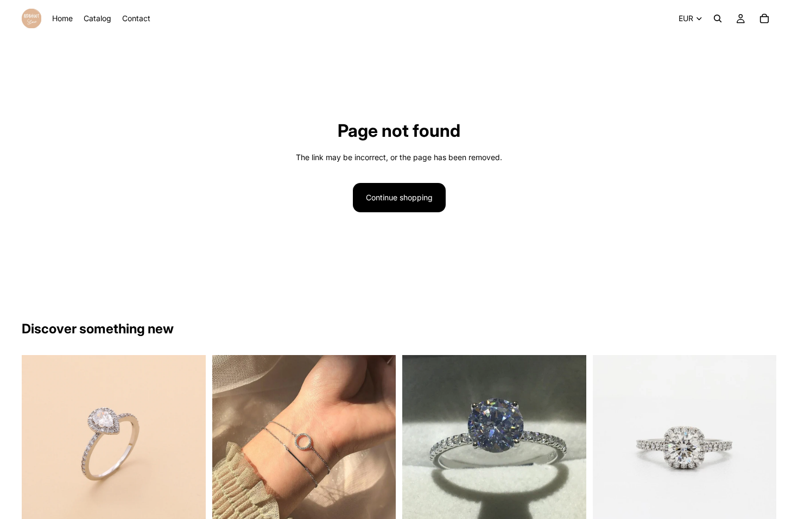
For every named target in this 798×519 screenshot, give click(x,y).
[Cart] (764, 18)
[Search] (718, 18)
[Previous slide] (38, 447)
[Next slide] (189, 447)
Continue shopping (399, 197)
